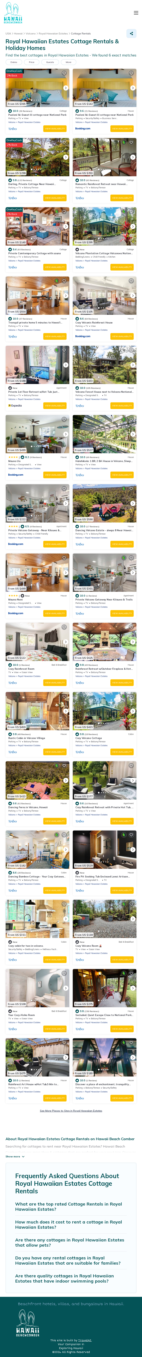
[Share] (131, 33)
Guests (50, 62)
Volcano (11, 122)
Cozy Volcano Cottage (88, 738)
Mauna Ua (14, 461)
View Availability (55, 128)
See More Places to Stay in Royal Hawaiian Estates (71, 1110)
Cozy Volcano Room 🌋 (88, 945)
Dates (14, 62)
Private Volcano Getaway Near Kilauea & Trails (103, 599)
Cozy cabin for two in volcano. (25, 945)
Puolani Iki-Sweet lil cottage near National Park (37, 114)
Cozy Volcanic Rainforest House (94, 322)
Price (31, 62)
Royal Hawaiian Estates (29, 122)
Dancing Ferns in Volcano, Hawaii (28, 807)
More (68, 62)
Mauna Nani (15, 599)
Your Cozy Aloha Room (21, 1015)
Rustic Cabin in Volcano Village (26, 738)
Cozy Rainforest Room (21, 668)
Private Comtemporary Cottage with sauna (34, 253)
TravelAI (84, 1340)
